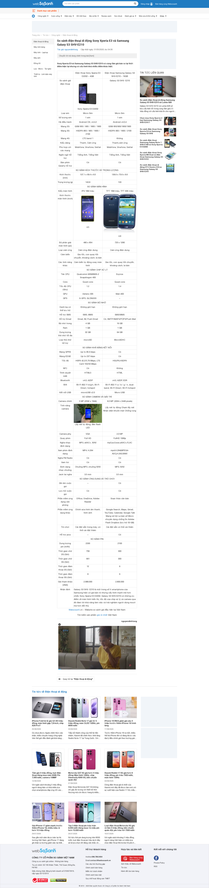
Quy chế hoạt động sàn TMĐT (98, 879)
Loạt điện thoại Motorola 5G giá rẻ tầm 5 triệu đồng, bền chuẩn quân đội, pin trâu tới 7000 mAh (119, 827)
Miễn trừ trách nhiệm (94, 871)
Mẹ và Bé (93, 16)
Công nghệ (42, 16)
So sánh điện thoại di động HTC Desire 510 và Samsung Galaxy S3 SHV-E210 (151, 168)
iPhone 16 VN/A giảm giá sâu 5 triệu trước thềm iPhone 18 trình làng (120, 723)
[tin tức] (33, 16)
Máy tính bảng (39, 47)
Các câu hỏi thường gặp (95, 864)
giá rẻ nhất (102, 615)
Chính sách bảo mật (94, 875)
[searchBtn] (135, 3)
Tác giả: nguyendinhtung (67, 49)
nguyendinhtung (129, 621)
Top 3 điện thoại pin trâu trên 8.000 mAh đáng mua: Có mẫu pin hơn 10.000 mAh (83, 827)
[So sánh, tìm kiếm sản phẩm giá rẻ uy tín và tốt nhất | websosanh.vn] (43, 4)
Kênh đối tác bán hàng (130, 871)
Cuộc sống (55, 16)
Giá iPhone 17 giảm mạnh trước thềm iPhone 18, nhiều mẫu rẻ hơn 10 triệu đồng (47, 827)
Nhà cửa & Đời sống (147, 16)
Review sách (106, 16)
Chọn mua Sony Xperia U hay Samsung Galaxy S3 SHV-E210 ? (151, 120)
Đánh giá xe (129, 16)
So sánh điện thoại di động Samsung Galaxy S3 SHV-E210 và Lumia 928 (157, 101)
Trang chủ (36, 35)
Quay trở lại (78, 679)
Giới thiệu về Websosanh (131, 864)
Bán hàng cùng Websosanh (166, 4)
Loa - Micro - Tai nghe (42, 69)
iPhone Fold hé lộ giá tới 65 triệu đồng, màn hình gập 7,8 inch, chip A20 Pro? (47, 723)
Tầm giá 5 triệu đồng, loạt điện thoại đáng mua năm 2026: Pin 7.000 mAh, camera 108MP (46, 775)
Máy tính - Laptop (41, 52)
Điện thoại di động (70, 35)
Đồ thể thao (81, 16)
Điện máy (68, 16)
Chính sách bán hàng (94, 868)
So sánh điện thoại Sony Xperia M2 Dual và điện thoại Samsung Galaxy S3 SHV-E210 (151, 155)
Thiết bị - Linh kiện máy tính (43, 75)
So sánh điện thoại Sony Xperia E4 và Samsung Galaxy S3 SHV (151, 131)
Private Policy (159, 863)
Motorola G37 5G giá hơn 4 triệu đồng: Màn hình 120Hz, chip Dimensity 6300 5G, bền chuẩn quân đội (83, 776)
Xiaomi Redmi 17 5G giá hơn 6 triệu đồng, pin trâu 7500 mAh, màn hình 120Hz (118, 775)
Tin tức (46, 35)
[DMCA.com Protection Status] (58, 880)
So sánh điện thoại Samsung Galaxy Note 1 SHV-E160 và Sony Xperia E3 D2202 (151, 143)
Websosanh (74, 610)
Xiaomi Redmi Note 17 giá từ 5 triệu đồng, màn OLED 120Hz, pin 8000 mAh (84, 723)
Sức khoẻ (118, 16)
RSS (155, 866)
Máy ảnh (37, 58)
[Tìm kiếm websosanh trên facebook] (156, 858)
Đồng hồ (37, 63)
